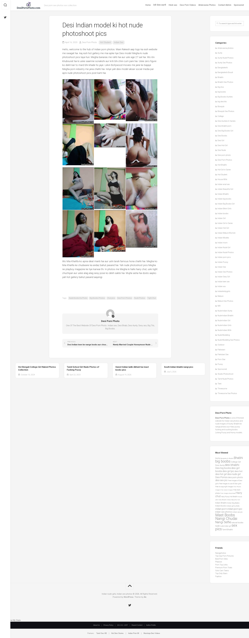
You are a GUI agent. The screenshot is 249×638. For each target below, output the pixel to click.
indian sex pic (237, 512)
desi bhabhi (232, 465)
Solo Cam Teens (222, 571)
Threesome (222, 389)
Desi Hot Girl (223, 145)
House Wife (222, 179)
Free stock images (227, 490)
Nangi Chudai (226, 518)
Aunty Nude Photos (225, 58)
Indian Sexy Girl (224, 277)
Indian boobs (223, 213)
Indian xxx (222, 286)
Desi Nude (222, 150)
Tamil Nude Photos (225, 379)
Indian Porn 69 (133, 633)
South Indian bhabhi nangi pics (178, 367)
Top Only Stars (221, 573)
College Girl (236, 462)
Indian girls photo (233, 506)
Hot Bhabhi (222, 165)
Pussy (220, 364)
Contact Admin (224, 5)
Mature (220, 296)
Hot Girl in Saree (224, 170)
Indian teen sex (224, 282)
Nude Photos (139, 298)
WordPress (128, 597)
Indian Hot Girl (223, 228)
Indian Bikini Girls (224, 209)
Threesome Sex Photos (227, 393)
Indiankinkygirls (224, 291)
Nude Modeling (224, 335)
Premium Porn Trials (223, 568)
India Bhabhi (222, 500)
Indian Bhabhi (223, 194)
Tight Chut (151, 298)
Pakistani (221, 350)
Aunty (220, 53)
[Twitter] (5, 17)
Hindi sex (173, 5)
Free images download (227, 493)
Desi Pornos (221, 477)
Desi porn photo (224, 155)
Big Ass (221, 87)
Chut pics (111, 298)
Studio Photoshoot (225, 374)
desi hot (239, 471)
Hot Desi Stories (117, 633)
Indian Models (223, 238)
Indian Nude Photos (226, 252)
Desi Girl (221, 140)
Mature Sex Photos (225, 301)
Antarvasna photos (225, 48)
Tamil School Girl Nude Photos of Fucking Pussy (83, 368)
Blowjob (221, 106)
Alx (145, 597)
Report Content (137, 625)
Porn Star (221, 359)
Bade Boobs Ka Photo (78, 298)
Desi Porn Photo (89, 42)
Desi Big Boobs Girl (225, 131)
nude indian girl (225, 526)
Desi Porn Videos (188, 5)
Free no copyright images (224, 487)
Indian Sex (118, 42)
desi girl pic (228, 471)
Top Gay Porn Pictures (224, 556)
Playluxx (218, 562)
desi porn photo (235, 477)
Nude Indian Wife (224, 330)
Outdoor (221, 345)
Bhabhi (220, 77)
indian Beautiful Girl (225, 189)
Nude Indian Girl (224, 320)
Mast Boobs (225, 515)
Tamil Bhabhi (227, 530)
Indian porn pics (224, 257)
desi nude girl (234, 474)
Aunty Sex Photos (225, 63)
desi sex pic (221, 480)
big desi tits (222, 102)
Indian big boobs (224, 199)
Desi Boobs (222, 136)
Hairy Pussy (225, 497)
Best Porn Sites (221, 559)
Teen (220, 384)
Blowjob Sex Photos (226, 111)
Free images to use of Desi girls (230, 484)
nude (217, 526)
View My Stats (14, 620)
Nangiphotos (220, 553)
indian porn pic (234, 509)
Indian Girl (222, 218)
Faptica (218, 576)
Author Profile (151, 625)
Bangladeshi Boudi (225, 72)
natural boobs (237, 522)
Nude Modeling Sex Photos (229, 340)
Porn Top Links (221, 565)
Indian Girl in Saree (225, 223)
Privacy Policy (108, 625)
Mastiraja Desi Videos (152, 633)
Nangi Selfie (223, 522)
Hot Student (105, 42)
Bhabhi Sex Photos (225, 82)
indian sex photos (223, 512)
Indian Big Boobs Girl (226, 204)
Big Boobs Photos (97, 298)
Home (148, 5)
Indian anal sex (224, 184)
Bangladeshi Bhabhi (226, 458)
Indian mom (222, 243)
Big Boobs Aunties (225, 97)
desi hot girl (221, 474)
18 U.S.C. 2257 (122, 625)
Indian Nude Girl (224, 247)
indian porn (221, 509)
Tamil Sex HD (101, 633)
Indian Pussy (223, 262)
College (221, 116)
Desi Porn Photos (124, 298)
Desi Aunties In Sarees (227, 121)
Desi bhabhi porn (224, 126)
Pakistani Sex (223, 354)
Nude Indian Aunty (225, 311)
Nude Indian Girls (224, 325)
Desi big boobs (223, 468)
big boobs (222, 92)
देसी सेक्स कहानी (159, 5)
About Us (96, 625)
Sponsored (239, 5)
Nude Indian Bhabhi (225, 316)
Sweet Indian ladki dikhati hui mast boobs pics (132, 368)
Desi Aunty (219, 465)
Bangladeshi (223, 68)
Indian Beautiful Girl (233, 500)
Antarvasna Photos (207, 5)
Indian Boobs (220, 506)
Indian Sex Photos (225, 272)
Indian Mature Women (227, 233)
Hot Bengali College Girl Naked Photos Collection (37, 368)
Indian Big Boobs (233, 503)
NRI (219, 306)
